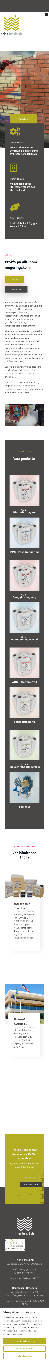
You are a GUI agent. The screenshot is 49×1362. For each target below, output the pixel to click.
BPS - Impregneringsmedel (24, 638)
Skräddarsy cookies (24, 1348)
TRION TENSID (17, 142)
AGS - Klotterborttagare (24, 511)
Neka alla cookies (24, 1356)
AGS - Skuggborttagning (24, 596)
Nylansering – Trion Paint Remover (22, 908)
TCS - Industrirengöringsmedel (26, 765)
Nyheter (31, 911)
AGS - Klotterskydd (24, 682)
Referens (30, 1027)
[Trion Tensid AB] (11, 25)
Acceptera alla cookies (24, 1341)
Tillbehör (24, 806)
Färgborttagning (24, 721)
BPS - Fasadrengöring (24, 552)
